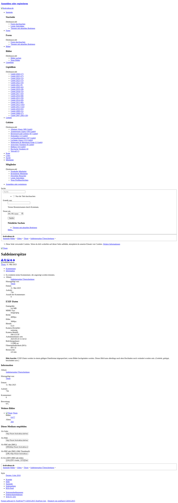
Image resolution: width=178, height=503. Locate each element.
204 (12, 422)
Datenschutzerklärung (14, 495)
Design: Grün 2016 (13, 475)
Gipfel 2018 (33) (17, 91)
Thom (3, 264)
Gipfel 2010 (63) (17, 109)
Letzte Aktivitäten (17, 26)
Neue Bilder (15, 60)
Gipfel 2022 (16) (17, 83)
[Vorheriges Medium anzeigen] (11, 260)
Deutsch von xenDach (61, 501)
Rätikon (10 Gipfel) (18, 147)
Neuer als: (7, 211)
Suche (8, 158)
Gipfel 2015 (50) (17, 98)
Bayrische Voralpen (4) (19, 149)
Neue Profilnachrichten (19, 180)
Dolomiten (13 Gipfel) (19, 136)
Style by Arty (11, 497)
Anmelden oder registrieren (14, 3)
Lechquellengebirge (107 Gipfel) (23, 138)
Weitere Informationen (111, 244)
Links (8, 155)
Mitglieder (10, 160)
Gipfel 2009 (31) (17, 111)
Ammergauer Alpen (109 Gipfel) (23, 131)
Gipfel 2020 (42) (17, 87)
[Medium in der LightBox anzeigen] (8, 260)
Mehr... (10, 230)
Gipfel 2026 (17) (17, 74)
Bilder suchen (16, 58)
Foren (8, 30)
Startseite (9, 12)
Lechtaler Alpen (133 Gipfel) (22, 140)
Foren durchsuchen (18, 24)
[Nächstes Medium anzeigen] (14, 260)
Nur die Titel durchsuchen (25, 196)
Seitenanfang (11, 486)
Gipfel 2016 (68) (17, 96)
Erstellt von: (7, 200)
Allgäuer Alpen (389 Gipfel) (21, 129)
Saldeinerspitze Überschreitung (22, 279)
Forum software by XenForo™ (23, 501)
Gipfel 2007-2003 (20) (19, 115)
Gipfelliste (10, 62)
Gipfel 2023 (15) (17, 80)
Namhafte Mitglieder (19, 171)
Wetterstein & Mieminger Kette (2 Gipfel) (27, 142)
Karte (8, 153)
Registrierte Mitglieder (19, 174)
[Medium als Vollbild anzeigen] (5, 260)
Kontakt (9, 479)
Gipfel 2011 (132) (17, 107)
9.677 (13, 417)
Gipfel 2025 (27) (17, 76)
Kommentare (11, 269)
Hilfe (8, 482)
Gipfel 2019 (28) (17, 89)
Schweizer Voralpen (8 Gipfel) (22, 145)
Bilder (8, 46)
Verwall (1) (15, 151)
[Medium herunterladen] (2, 260)
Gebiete (9, 118)
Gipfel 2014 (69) (17, 100)
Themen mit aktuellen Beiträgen (23, 28)
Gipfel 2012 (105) (17, 105)
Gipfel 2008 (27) (17, 113)
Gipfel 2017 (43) (17, 94)
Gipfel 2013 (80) (17, 102)
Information (10, 271)
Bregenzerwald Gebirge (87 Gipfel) (24, 134)
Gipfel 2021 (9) (17, 85)
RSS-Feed (10, 488)
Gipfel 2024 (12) (17, 78)
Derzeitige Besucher (18, 176)
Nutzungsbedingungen (14, 492)
